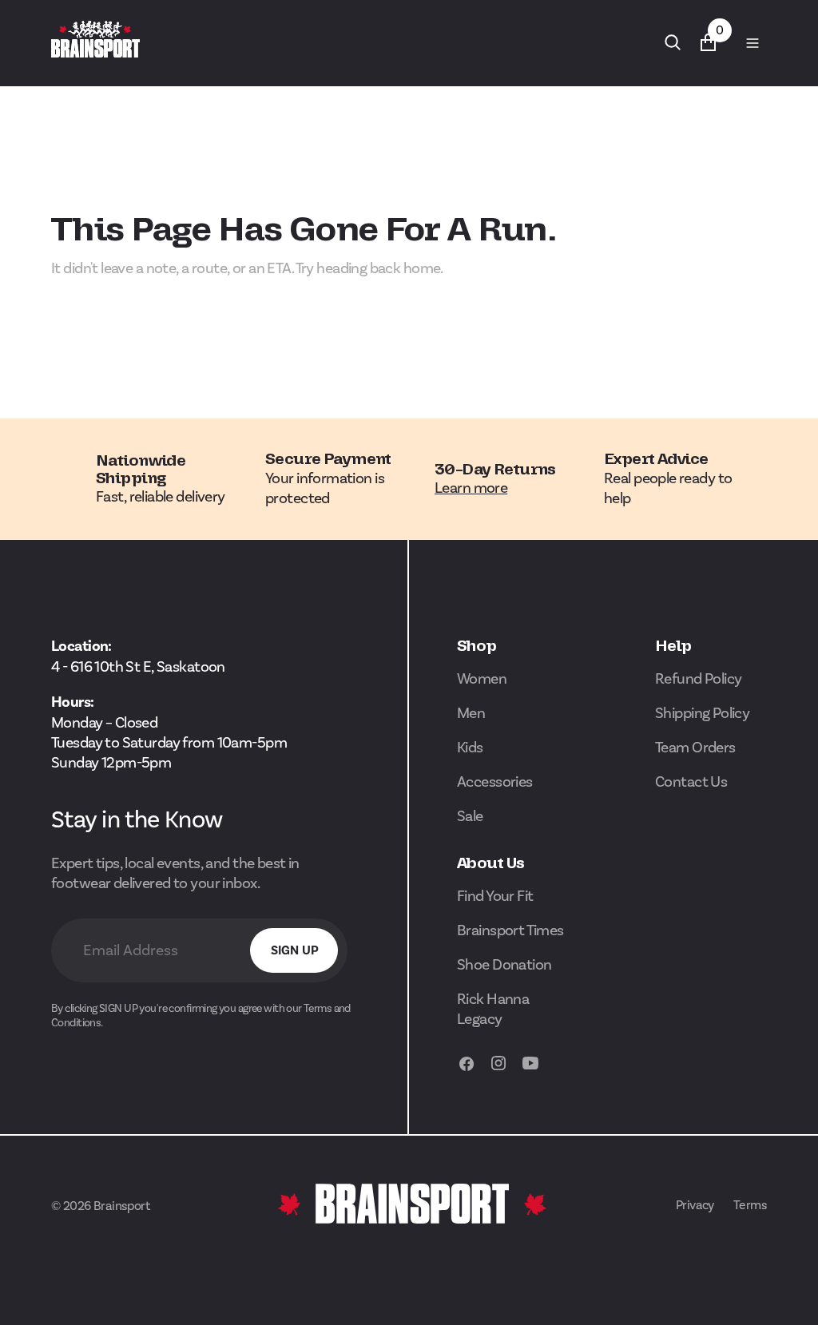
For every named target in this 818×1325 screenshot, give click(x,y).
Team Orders (695, 747)
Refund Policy (698, 678)
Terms (750, 1204)
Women (481, 678)
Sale (470, 816)
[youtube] (530, 1071)
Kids (470, 747)
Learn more (471, 487)
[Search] (673, 42)
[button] (752, 42)
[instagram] (498, 1071)
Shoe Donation (504, 964)
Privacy (695, 1204)
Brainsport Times (510, 930)
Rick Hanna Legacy (493, 1009)
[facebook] (466, 1071)
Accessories (495, 781)
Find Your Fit (495, 896)
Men (471, 713)
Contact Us (691, 781)
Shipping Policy (702, 713)
